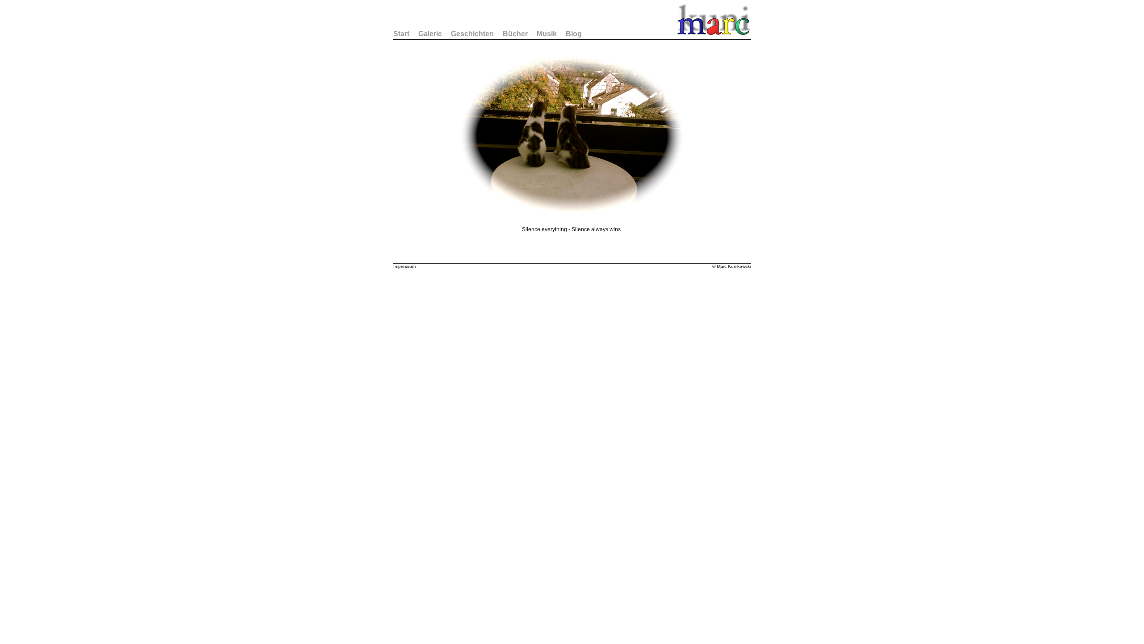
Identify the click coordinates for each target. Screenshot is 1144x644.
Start (401, 34)
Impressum (404, 266)
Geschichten (472, 34)
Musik (547, 34)
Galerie (430, 34)
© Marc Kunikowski (731, 266)
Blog (574, 34)
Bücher (515, 34)
